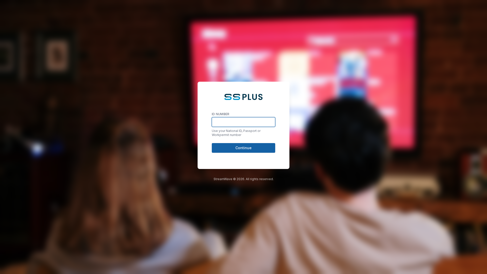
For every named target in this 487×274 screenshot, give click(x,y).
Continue (243, 148)
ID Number (221, 114)
